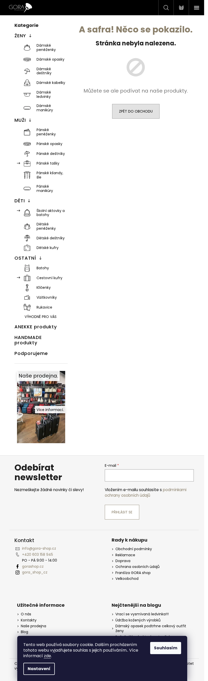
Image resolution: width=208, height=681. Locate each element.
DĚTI (19, 201)
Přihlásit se (122, 512)
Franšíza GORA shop (133, 572)
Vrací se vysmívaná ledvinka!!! (142, 614)
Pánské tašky (48, 163)
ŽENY (20, 35)
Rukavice (44, 307)
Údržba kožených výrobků (138, 620)
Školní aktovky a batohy (51, 213)
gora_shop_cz (34, 572)
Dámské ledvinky (44, 94)
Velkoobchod (126, 578)
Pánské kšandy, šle (50, 175)
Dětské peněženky (46, 226)
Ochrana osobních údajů (137, 566)
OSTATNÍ (25, 258)
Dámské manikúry (45, 108)
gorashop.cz (33, 566)
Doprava (122, 561)
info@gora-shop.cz (39, 548)
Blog (24, 632)
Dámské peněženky (46, 47)
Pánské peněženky (46, 132)
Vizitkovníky (47, 297)
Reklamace (125, 555)
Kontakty (29, 620)
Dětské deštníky (51, 238)
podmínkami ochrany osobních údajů (145, 492)
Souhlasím (165, 648)
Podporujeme (31, 353)
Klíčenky (44, 287)
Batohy (43, 268)
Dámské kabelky (51, 82)
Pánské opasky (49, 143)
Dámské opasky (50, 59)
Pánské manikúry (45, 188)
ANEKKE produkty (35, 327)
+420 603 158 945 (37, 554)
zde (47, 656)
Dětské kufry (48, 247)
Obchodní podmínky (133, 549)
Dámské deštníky (44, 71)
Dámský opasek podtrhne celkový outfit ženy (150, 628)
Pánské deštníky (51, 153)
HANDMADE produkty (28, 340)
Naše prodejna (33, 626)
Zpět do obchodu (136, 111)
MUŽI (20, 120)
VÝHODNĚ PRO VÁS (41, 316)
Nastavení (39, 669)
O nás (26, 614)
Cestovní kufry (49, 277)
